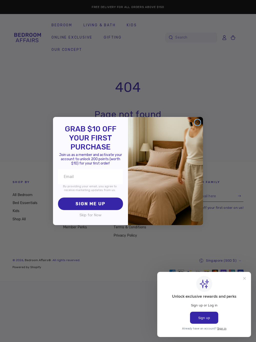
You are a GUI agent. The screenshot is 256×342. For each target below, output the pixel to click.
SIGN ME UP (91, 204)
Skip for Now (91, 215)
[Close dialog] (197, 122)
